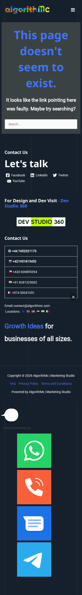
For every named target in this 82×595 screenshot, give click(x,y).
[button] (73, 297)
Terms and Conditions (56, 383)
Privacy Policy (28, 383)
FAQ (13, 383)
